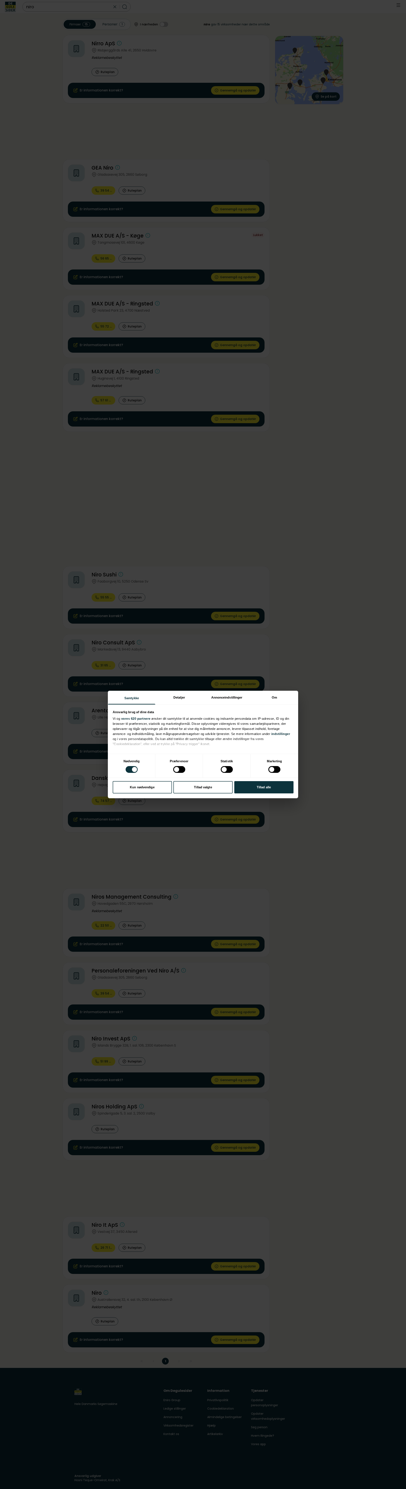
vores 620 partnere (136, 718)
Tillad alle (264, 787)
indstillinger (280, 734)
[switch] (179, 769)
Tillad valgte (203, 787)
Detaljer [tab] (179, 697)
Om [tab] (274, 697)
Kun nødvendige (142, 787)
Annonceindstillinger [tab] (227, 697)
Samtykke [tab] (131, 698)
